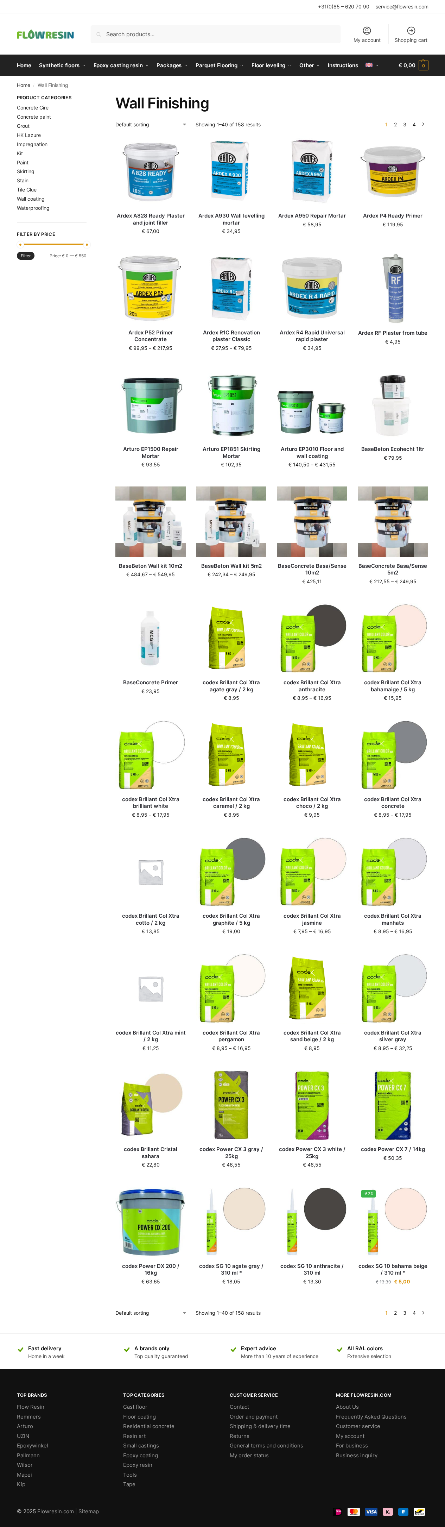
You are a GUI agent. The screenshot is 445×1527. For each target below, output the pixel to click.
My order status (249, 1455)
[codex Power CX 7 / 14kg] (393, 1105)
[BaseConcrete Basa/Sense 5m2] (393, 521)
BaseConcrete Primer (150, 682)
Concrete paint (34, 117)
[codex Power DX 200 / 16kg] (150, 1222)
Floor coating (139, 1416)
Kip (21, 1484)
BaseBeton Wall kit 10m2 (150, 566)
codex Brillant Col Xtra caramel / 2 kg (231, 803)
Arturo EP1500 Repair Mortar (150, 452)
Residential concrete (148, 1426)
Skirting (25, 171)
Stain (22, 180)
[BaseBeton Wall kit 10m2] (150, 521)
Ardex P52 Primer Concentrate (150, 336)
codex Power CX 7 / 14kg (393, 1149)
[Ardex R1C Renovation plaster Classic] (231, 288)
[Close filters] (89, 98)
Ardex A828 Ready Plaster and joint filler (151, 219)
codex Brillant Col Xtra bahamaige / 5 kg (392, 686)
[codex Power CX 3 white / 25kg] (312, 1105)
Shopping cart (411, 40)
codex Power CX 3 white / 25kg (312, 1153)
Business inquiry (356, 1455)
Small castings (141, 1445)
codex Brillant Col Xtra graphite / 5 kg (231, 919)
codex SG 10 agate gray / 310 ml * (231, 1269)
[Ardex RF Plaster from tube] (393, 288)
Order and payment (254, 1416)
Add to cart (151, 246)
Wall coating (31, 199)
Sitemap (88, 1511)
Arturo (25, 1426)
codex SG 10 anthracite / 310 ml (312, 1269)
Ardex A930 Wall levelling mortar (231, 219)
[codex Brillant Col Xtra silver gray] (393, 988)
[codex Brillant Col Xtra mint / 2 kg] (150, 988)
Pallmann (28, 1455)
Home (23, 85)
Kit (20, 153)
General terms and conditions (266, 1445)
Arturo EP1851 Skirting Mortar (231, 452)
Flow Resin (30, 1406)
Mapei (24, 1474)
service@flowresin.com (402, 7)
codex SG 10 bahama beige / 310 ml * (392, 1269)
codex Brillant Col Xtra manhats (392, 919)
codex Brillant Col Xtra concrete (392, 803)
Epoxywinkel (32, 1445)
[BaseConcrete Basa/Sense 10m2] (312, 521)
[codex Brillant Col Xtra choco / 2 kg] (312, 755)
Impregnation (32, 144)
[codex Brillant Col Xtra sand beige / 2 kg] (312, 988)
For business (352, 1445)
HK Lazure (29, 135)
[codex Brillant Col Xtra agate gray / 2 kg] (231, 638)
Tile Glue (27, 190)
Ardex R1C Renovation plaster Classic (231, 336)
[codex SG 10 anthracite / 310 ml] (312, 1222)
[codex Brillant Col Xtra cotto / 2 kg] (150, 872)
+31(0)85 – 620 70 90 (343, 7)
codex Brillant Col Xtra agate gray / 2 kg (231, 686)
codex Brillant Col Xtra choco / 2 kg (312, 803)
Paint (22, 162)
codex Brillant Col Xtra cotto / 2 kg (150, 919)
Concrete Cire (33, 108)
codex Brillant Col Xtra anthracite (312, 686)
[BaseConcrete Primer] (150, 638)
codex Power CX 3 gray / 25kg (231, 1153)
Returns (239, 1436)
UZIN (23, 1436)
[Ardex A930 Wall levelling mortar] (231, 172)
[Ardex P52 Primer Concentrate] (150, 288)
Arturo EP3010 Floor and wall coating (312, 452)
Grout (23, 126)
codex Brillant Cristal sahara (150, 1153)
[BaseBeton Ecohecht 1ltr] (393, 405)
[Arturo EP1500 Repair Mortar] (150, 405)
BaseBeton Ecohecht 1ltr (392, 449)
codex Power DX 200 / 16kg (150, 1269)
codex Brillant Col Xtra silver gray (392, 1036)
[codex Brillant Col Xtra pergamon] (231, 988)
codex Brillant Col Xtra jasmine (312, 919)
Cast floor (135, 1406)
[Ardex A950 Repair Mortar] (312, 172)
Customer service (358, 1426)
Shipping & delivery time (260, 1426)
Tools (130, 1474)
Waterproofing (33, 208)
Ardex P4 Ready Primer (392, 215)
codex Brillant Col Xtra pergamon (231, 1036)
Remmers (29, 1416)
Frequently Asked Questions (371, 1416)
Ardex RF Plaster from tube (392, 332)
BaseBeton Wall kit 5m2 (231, 566)
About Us (347, 1406)
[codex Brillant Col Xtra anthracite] (312, 638)
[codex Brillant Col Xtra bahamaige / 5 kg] (393, 638)
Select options (393, 239)
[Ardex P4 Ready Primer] (393, 172)
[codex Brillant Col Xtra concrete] (393, 755)
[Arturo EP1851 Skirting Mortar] (231, 405)
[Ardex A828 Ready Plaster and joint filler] (150, 172)
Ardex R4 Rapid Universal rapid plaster (312, 336)
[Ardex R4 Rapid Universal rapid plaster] (312, 288)
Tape (129, 1484)
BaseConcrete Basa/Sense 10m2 (312, 569)
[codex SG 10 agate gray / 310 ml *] (231, 1222)
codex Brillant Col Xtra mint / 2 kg (151, 1036)
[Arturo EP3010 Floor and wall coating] (312, 405)
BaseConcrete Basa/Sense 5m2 (392, 569)
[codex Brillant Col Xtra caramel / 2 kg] (231, 755)
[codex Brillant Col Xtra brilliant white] (150, 755)
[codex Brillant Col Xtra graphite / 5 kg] (231, 872)
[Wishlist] (175, 147)
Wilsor (25, 1465)
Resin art (134, 1436)
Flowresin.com (55, 1511)
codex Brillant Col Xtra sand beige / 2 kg (312, 1036)
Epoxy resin (137, 1465)
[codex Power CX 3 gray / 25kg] (231, 1105)
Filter (26, 255)
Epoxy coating (140, 1455)
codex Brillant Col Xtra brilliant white (150, 803)
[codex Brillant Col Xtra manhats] (393, 872)
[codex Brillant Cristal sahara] (150, 1105)
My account (367, 40)
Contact (239, 1406)
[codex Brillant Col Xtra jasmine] (312, 872)
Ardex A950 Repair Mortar (312, 215)
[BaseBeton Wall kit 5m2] (231, 521)
